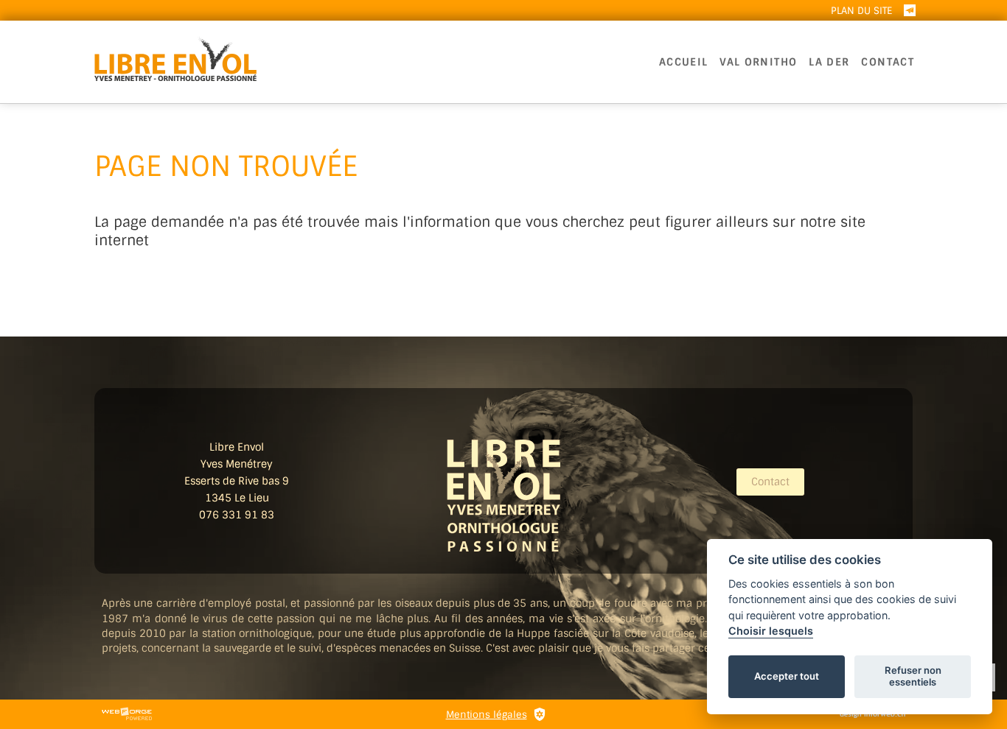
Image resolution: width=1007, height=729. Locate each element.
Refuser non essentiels (913, 676)
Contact (887, 61)
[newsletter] (910, 10)
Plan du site (861, 10)
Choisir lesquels (770, 630)
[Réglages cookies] (539, 714)
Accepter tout (786, 676)
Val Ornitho (758, 61)
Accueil (683, 61)
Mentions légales (486, 714)
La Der (829, 61)
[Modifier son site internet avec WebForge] (127, 714)
